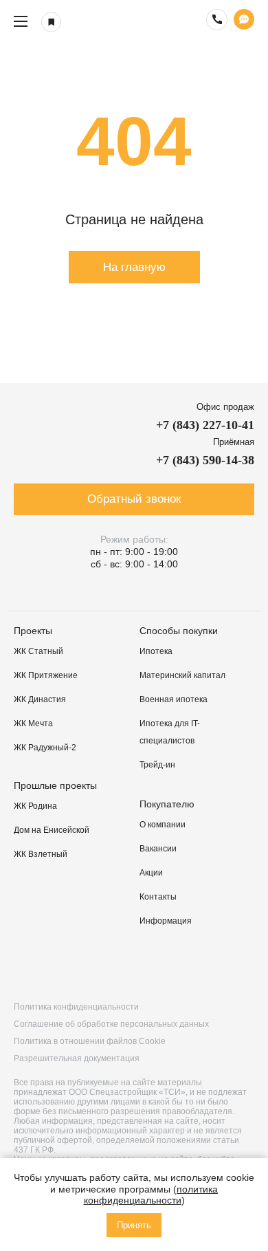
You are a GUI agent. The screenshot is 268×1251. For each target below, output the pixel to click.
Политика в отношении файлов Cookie (90, 1041)
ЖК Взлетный (40, 854)
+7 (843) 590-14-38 (205, 460)
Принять (134, 1225)
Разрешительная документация (76, 1058)
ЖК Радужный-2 (45, 747)
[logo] (134, 21)
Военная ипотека (173, 699)
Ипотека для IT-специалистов (169, 732)
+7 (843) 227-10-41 (205, 425)
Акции (151, 873)
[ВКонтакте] (27, 965)
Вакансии (158, 848)
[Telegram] (170, 965)
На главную (134, 267)
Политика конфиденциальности (76, 1007)
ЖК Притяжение (46, 675)
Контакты (158, 897)
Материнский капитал (182, 675)
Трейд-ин (157, 765)
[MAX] (241, 965)
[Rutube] (98, 965)
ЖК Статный (38, 651)
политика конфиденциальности (151, 1195)
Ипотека (155, 651)
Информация (165, 921)
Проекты (33, 630)
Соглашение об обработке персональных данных (111, 1024)
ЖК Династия (40, 699)
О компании (162, 824)
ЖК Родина (35, 806)
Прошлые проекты (55, 785)
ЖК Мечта (33, 723)
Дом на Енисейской (51, 830)
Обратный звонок (134, 498)
